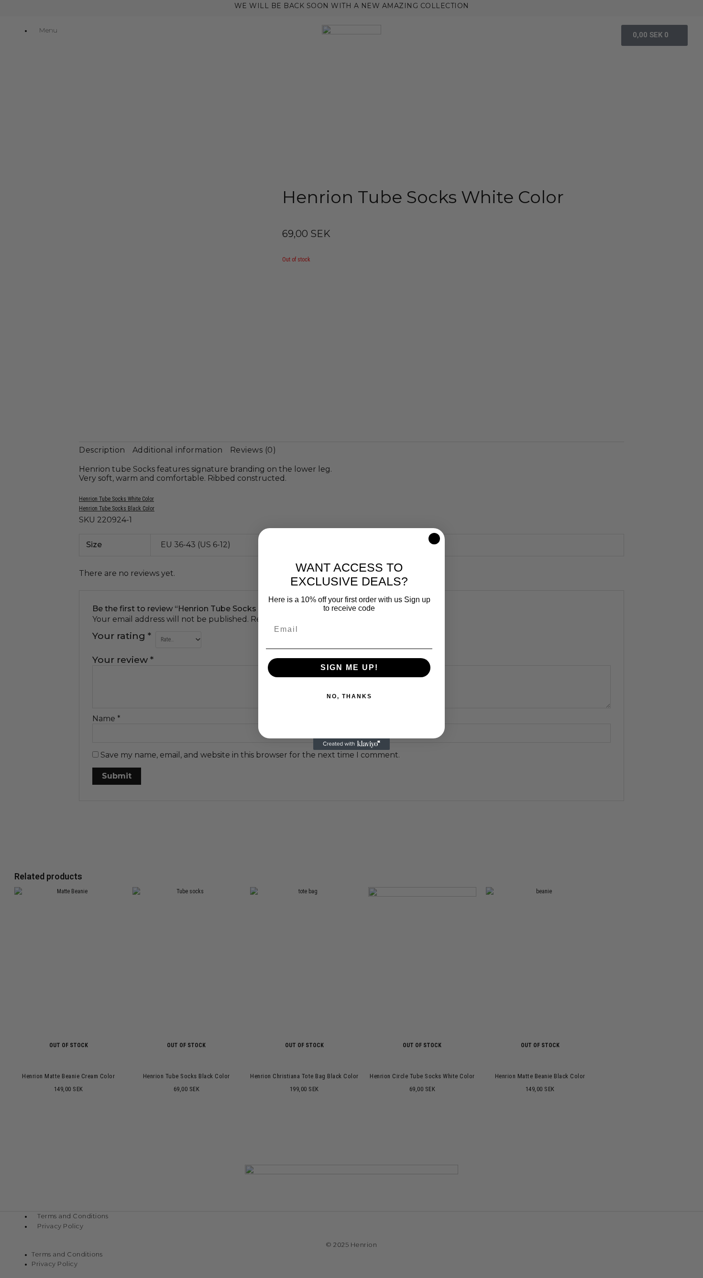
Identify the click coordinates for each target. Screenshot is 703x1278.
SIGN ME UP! (349, 667)
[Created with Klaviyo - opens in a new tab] (351, 744)
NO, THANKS (349, 696)
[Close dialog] (434, 538)
